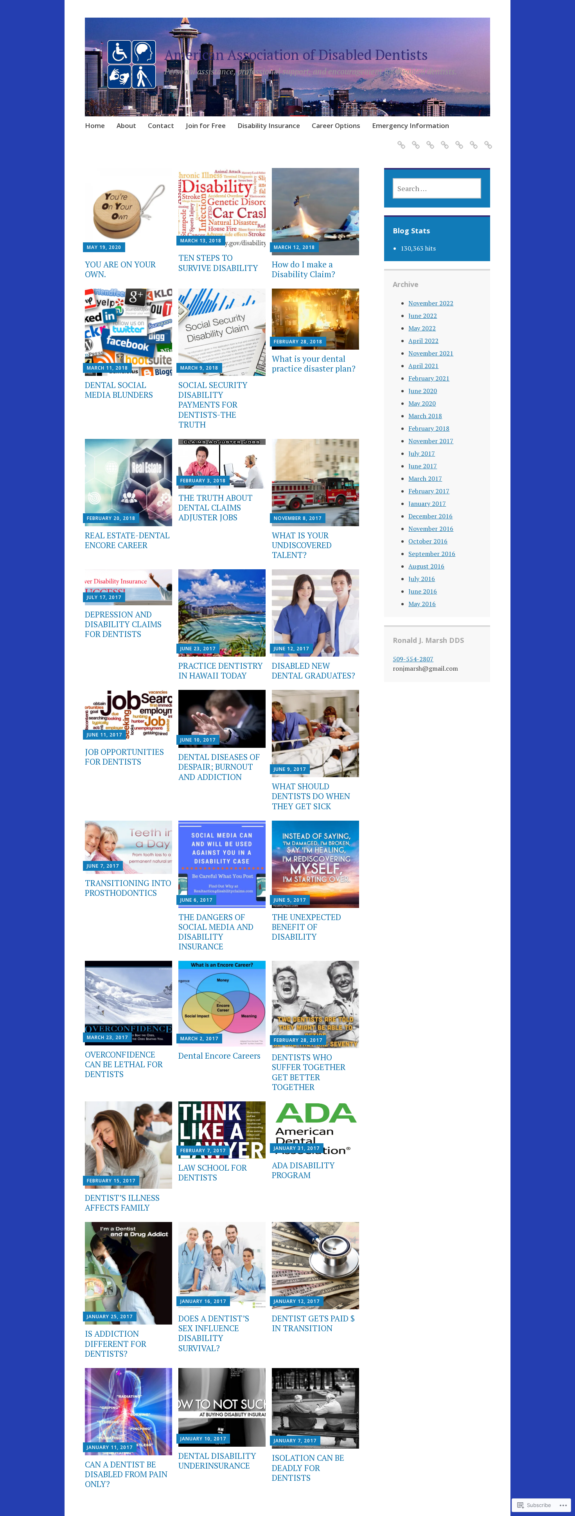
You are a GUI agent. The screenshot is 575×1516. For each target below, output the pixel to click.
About (126, 125)
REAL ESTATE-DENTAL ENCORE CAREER (127, 540)
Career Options (336, 125)
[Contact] (429, 139)
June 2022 (422, 315)
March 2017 (425, 478)
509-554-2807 (413, 659)
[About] (414, 139)
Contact (161, 125)
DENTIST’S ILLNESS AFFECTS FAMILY (122, 1202)
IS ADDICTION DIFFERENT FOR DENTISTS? (115, 1343)
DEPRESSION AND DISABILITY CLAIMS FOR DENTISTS (123, 624)
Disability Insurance (268, 125)
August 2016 (426, 566)
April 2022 (423, 340)
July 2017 (421, 453)
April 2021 (423, 365)
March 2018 (425, 415)
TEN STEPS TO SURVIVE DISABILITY (218, 262)
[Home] (400, 139)
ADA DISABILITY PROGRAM (303, 1170)
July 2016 (421, 578)
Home (95, 125)
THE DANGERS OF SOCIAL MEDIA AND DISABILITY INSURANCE (215, 931)
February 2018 (428, 428)
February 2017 (428, 491)
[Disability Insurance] (458, 139)
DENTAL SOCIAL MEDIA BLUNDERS (119, 389)
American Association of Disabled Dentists (296, 54)
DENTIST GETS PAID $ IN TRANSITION (313, 1323)
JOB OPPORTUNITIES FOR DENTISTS (124, 756)
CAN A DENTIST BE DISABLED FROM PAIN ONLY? (126, 1474)
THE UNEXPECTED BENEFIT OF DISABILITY (306, 926)
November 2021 (430, 353)
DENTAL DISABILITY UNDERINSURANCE (217, 1460)
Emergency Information (410, 125)
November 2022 (430, 303)
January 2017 (427, 503)
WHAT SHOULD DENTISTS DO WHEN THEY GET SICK (311, 796)
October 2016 (427, 541)
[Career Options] (472, 139)
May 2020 (422, 403)
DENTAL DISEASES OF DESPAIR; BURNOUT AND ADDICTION (219, 766)
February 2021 (428, 378)
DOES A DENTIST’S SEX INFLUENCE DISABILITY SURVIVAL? (213, 1333)
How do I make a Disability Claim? (303, 269)
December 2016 (430, 516)
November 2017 (430, 441)
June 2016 (422, 591)
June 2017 (422, 466)
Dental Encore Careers (219, 1055)
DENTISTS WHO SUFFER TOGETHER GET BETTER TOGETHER (308, 1072)
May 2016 (422, 603)
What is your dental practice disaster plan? (314, 363)
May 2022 (422, 328)
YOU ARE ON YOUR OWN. (120, 269)
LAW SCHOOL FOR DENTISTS (212, 1172)
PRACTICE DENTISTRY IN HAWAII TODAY (220, 670)
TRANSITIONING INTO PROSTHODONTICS (128, 887)
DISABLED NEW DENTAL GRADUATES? (313, 670)
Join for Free (206, 125)
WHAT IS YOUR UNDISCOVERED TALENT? (302, 545)
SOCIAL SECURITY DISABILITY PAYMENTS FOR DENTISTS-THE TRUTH (213, 404)
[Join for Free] (443, 139)
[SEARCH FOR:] (437, 188)
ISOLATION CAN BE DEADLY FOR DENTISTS (308, 1467)
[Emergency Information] (486, 139)
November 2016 (430, 528)
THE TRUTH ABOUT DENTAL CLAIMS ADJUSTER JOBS (215, 507)
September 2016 (431, 553)
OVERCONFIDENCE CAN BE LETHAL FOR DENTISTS (124, 1064)
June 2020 (422, 390)
